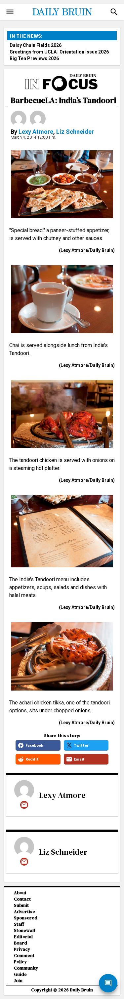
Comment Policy (24, 958)
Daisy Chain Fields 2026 (36, 45)
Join (18, 981)
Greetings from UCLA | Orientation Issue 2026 (59, 51)
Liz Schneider (75, 131)
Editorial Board (23, 940)
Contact (22, 899)
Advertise (24, 912)
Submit (21, 905)
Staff (19, 924)
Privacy (22, 949)
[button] (114, 12)
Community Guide (26, 971)
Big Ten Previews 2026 (34, 58)
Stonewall (24, 930)
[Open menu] (10, 12)
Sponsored (25, 918)
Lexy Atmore (36, 131)
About (20, 893)
